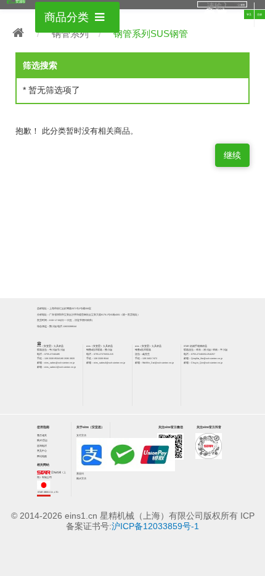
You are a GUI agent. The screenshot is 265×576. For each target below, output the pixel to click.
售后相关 (42, 435)
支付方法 (81, 435)
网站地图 (42, 456)
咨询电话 (42, 446)
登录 (249, 15)
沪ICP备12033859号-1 (155, 526)
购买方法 (81, 478)
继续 (232, 155)
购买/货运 (42, 440)
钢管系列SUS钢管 (150, 33)
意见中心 (42, 451)
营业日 (80, 474)
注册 (259, 15)
